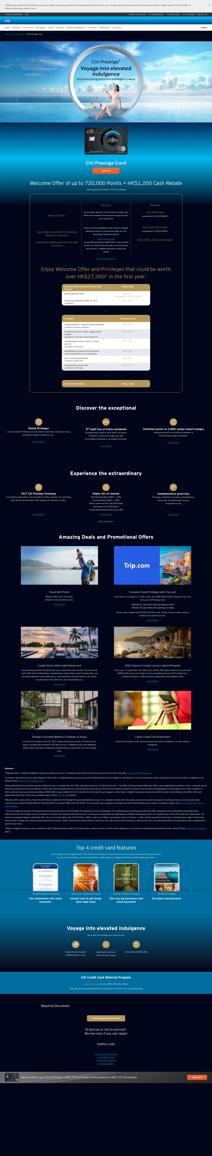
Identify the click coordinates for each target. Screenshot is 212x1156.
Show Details (38, 442)
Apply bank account (106, 239)
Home (7, 27)
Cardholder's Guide (106, 1057)
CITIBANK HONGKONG (14, 14)
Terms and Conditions (196, 828)
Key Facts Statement (106, 259)
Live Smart (117, 27)
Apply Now (106, 171)
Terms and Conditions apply (139, 773)
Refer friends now (92, 984)
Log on (204, 27)
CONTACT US (202, 14)
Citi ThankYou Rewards (106, 1060)
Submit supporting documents (106, 1018)
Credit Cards (18, 34)
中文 (26, 14)
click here (62, 795)
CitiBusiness (104, 27)
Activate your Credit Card (106, 1054)
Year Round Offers (106, 1064)
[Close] (209, 5)
